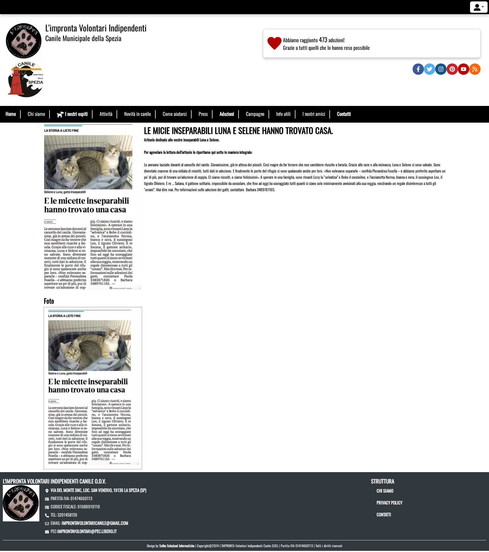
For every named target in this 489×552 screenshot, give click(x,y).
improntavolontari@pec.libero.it (87, 531)
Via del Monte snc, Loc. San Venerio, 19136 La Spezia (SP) (98, 490)
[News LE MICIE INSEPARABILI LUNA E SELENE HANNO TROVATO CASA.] (91, 206)
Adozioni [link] (227, 113)
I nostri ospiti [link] (76, 113)
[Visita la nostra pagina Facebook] (418, 69)
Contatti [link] (344, 113)
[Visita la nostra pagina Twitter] (429, 69)
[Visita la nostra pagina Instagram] (441, 69)
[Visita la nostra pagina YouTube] (463, 69)
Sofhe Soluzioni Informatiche (176, 545)
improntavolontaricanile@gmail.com (95, 523)
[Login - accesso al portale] (479, 7)
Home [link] (11, 113)
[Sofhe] (24, 40)
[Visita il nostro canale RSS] (475, 69)
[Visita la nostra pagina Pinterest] (452, 69)
